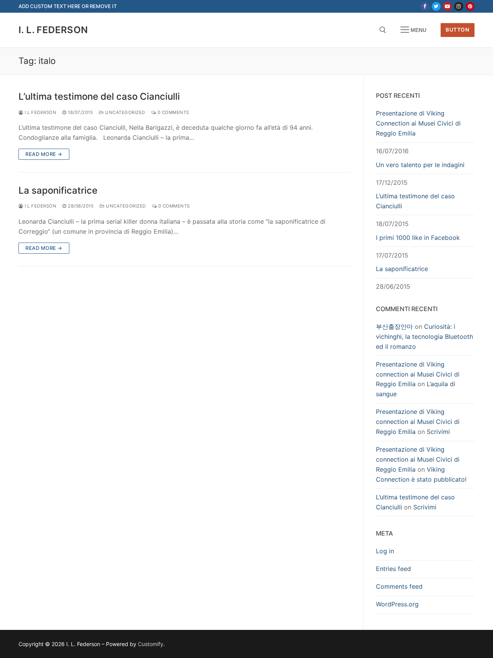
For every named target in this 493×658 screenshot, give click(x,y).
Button (457, 30)
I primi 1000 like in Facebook (418, 237)
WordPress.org (397, 604)
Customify (150, 644)
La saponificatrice (57, 190)
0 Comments (172, 112)
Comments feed (399, 586)
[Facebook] (424, 6)
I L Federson (39, 112)
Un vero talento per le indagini (420, 165)
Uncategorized (124, 112)
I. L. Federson (53, 29)
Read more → (43, 154)
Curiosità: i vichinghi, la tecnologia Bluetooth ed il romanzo (424, 336)
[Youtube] (447, 6)
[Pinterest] (470, 6)
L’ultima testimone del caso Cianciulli (99, 96)
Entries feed (393, 569)
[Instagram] (458, 6)
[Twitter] (436, 6)
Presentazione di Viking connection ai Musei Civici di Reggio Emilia (417, 374)
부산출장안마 (394, 326)
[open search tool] (382, 30)
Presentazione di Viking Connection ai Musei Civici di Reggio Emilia (418, 123)
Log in (385, 551)
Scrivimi (438, 431)
